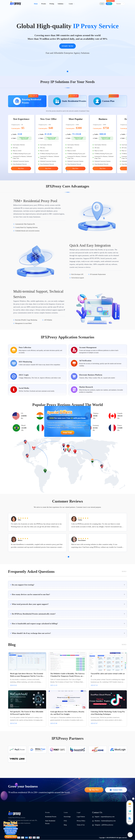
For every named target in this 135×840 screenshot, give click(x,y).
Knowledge (67, 816)
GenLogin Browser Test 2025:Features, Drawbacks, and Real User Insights (67, 713)
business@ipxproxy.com (108, 821)
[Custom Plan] (108, 106)
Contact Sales (113, 95)
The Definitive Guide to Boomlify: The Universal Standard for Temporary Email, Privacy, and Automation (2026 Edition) (67, 675)
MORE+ (124, 571)
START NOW (67, 46)
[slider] (23, 518)
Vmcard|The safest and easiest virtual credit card (108, 675)
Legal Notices (81, 816)
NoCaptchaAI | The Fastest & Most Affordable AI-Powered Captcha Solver (26, 713)
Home (36, 4)
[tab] (67, 585)
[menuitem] (35, 3)
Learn (71, 4)
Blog (65, 825)
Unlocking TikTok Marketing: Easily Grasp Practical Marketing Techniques (108, 713)
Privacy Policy (81, 821)
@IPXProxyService (107, 825)
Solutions (60, 4)
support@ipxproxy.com (107, 816)
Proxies (43, 4)
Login (102, 3)
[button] (67, 585)
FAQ (65, 821)
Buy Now (21, 168)
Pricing (52, 4)
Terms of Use (81, 825)
